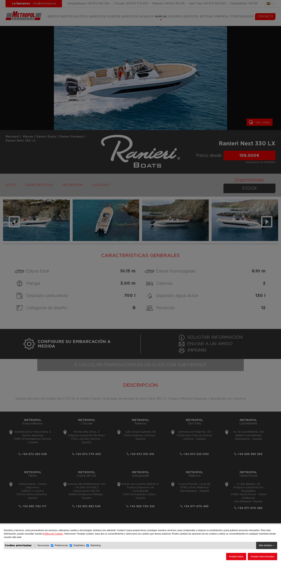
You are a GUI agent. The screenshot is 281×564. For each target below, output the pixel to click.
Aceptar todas (236, 556)
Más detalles (266, 545)
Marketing (95, 545)
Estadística (79, 545)
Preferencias (61, 545)
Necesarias (43, 545)
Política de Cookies (53, 533)
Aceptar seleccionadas (262, 556)
